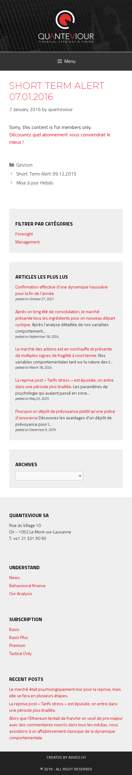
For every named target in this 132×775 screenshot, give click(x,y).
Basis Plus (18, 637)
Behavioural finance (27, 585)
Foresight (24, 233)
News (14, 577)
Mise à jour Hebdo (34, 182)
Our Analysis (20, 593)
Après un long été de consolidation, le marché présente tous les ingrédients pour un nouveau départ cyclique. (65, 318)
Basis (14, 629)
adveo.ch (77, 757)
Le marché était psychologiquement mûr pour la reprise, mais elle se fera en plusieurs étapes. (65, 692)
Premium (17, 645)
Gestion (24, 164)
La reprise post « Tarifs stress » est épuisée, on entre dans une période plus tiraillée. (64, 383)
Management (27, 241)
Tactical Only (20, 653)
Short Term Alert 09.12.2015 (46, 173)
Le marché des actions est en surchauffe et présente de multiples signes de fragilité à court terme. (63, 352)
